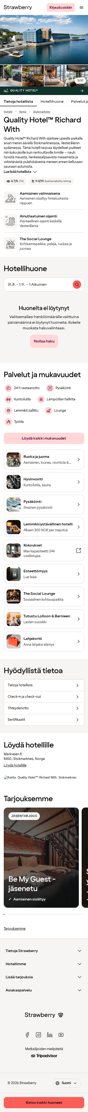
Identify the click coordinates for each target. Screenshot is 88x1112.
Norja (22, 112)
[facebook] (27, 1035)
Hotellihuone (52, 101)
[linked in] (50, 1035)
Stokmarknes (41, 112)
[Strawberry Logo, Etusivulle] (18, 7)
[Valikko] (81, 7)
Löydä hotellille (15, 765)
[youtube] (61, 1035)
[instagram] (38, 1035)
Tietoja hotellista (18, 101)
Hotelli (8, 112)
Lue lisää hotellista (17, 172)
